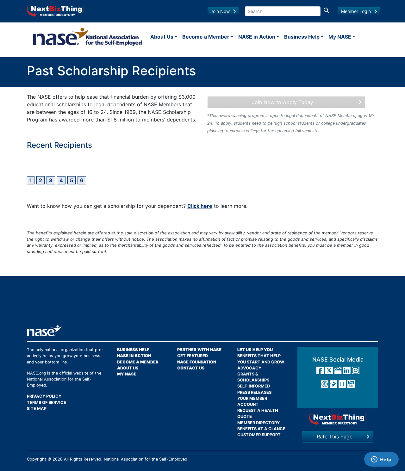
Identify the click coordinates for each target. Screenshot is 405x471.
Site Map (37, 408)
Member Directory (258, 422)
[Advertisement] (202, 303)
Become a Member (205, 37)
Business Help (302, 37)
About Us (161, 37)
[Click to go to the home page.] (87, 36)
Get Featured (192, 355)
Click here (199, 206)
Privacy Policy (44, 396)
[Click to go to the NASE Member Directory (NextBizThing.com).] (338, 419)
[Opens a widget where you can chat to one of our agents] (381, 460)
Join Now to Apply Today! (283, 102)
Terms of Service (46, 402)
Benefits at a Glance (261, 428)
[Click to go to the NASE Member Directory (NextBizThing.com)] (55, 10)
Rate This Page (334, 436)
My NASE (339, 37)
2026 (58, 459)
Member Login (356, 11)
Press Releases (254, 392)
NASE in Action (256, 37)
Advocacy (249, 368)
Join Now (220, 11)
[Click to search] (326, 11)
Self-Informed (253, 386)
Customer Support (259, 434)
